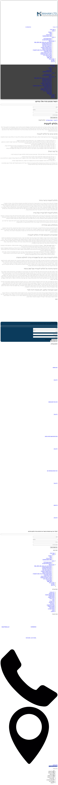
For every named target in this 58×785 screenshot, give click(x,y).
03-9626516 (33, 626)
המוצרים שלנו (52, 41)
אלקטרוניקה (49, 56)
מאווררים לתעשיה (51, 605)
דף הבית (55, 120)
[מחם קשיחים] (47, 16)
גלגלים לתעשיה (51, 597)
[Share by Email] (25, 310)
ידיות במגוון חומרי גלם (47, 46)
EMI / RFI (49, 57)
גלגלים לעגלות (52, 596)
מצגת (51, 33)
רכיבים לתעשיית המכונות (46, 47)
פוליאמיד (53, 611)
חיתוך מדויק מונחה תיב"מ (46, 52)
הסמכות (50, 32)
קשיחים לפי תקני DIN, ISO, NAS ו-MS (43, 42)
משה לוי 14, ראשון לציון (31, 637)
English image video (47, 35)
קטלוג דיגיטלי (52, 59)
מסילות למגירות (51, 608)
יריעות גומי (52, 603)
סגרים (53, 610)
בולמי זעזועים (52, 593)
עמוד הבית (52, 29)
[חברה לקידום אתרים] (46, 648)
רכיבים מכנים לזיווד (47, 38)
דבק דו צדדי (52, 598)
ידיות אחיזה (52, 592)
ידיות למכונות (52, 602)
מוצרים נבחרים (49, 120)
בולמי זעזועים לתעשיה (50, 594)
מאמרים (53, 60)
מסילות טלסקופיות (48, 51)
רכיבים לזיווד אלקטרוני (47, 44)
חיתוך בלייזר (52, 601)
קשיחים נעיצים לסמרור (47, 43)
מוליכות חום (52, 607)
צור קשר (53, 61)
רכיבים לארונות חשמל (47, 48)
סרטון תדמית (49, 34)
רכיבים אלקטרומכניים (47, 39)
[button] (53, 766)
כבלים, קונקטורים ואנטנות (46, 53)
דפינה (53, 599)
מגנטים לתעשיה (51, 606)
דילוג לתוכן (55, 764)
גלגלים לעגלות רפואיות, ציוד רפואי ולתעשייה (42, 50)
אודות (53, 30)
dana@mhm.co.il (5, 626)
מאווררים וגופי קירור (47, 55)
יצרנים (53, 37)
